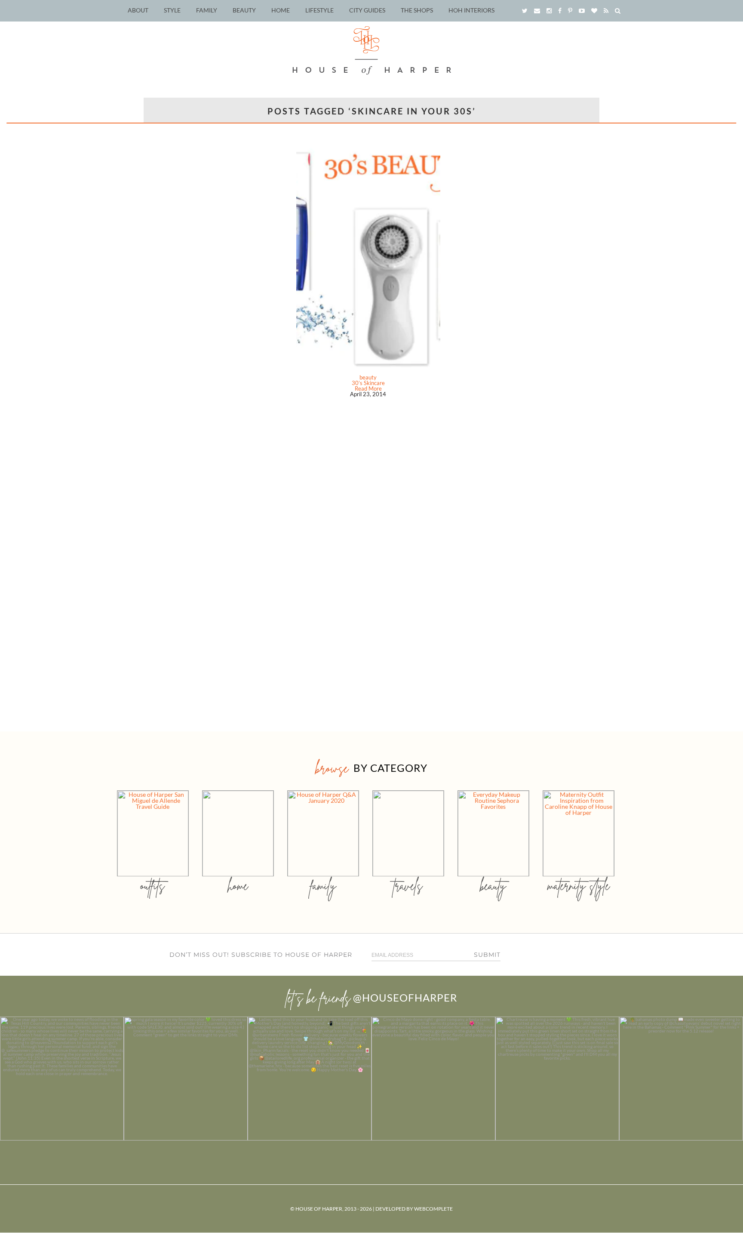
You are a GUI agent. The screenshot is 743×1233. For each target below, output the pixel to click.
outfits (153, 885)
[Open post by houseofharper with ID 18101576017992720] (557, 1079)
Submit (487, 955)
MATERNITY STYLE (578, 885)
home (238, 885)
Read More (368, 388)
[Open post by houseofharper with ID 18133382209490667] (310, 1079)
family (323, 885)
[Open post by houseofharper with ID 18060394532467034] (186, 1079)
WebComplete (433, 1208)
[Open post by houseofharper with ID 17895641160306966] (681, 1079)
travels (408, 885)
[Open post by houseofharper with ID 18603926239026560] (62, 1079)
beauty (368, 377)
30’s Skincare (368, 382)
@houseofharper (405, 997)
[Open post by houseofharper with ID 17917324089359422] (433, 1079)
